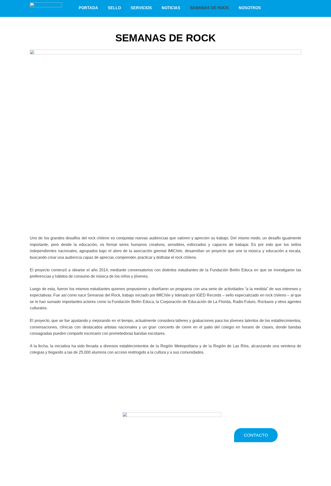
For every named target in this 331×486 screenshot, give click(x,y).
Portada (88, 8)
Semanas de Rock (209, 8)
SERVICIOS (141, 8)
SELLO (114, 8)
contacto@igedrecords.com (75, 431)
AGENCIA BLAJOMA (224, 462)
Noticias (171, 8)
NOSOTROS (250, 8)
